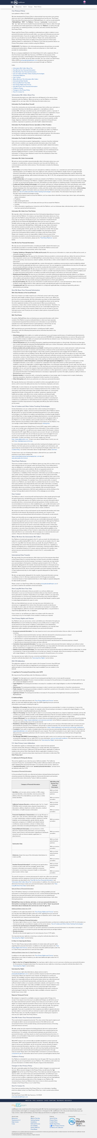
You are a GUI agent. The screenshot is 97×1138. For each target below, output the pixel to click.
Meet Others (37, 7)
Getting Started (35, 1120)
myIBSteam (21, 2)
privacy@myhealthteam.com (29, 60)
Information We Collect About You (23, 68)
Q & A (24, 7)
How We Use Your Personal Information (24, 70)
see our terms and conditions (59, 738)
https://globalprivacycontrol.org (23, 441)
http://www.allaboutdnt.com (20, 439)
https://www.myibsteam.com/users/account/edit (38, 720)
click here (54, 449)
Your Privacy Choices (58, 1125)
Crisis (13, 1124)
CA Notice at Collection (56, 1127)
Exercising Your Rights (39, 658)
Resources (18, 7)
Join (85, 3)
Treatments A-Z (16, 1120)
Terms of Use (53, 1118)
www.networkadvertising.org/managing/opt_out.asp (26, 456)
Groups (30, 7)
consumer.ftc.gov (17, 1053)
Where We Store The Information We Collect (25, 79)
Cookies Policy (16, 449)
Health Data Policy (55, 1124)
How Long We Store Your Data (21, 83)
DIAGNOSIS (39, 1100)
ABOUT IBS (28, 1100)
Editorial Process (35, 1124)
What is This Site (35, 1118)
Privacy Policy (53, 1120)
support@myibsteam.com (20, 731)
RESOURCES (68, 1100)
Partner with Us (35, 1127)
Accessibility (34, 1125)
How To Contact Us (18, 92)
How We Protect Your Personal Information (25, 86)
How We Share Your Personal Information (24, 72)
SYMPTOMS (52, 1100)
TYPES (34, 1100)
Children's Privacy (18, 88)
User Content (17, 77)
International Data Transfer (20, 81)
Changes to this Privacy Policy (21, 90)
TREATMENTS (60, 1100)
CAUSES (46, 1100)
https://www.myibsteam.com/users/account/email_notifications (65, 727)
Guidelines (34, 1122)
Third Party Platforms (19, 75)
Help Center (15, 1122)
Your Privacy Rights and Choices (22, 84)
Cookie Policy (53, 1122)
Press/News (34, 1129)
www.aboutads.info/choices (20, 458)
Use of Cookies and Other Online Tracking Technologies (28, 73)
